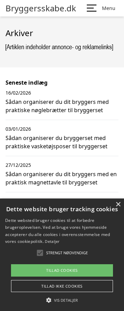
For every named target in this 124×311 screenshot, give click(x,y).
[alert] (62, 255)
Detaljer (52, 241)
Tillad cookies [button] (62, 270)
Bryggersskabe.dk (41, 8)
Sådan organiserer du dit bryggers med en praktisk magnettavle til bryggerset (61, 178)
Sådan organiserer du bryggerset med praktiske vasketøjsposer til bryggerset (56, 142)
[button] (62, 300)
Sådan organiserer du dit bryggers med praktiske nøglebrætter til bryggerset (57, 106)
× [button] (118, 204)
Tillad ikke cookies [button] (62, 286)
